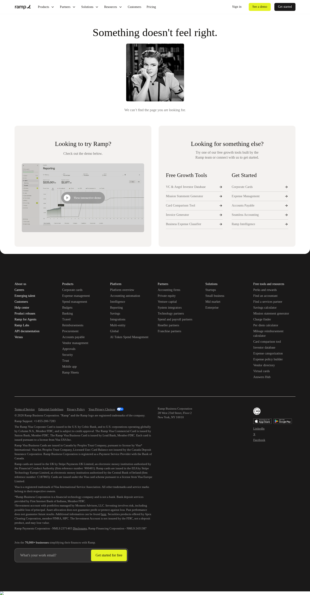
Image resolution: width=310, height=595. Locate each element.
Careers (19, 290)
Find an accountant (265, 296)
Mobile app (69, 366)
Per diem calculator (265, 325)
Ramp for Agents (25, 319)
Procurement (70, 331)
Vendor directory (264, 365)
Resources (110, 7)
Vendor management (75, 343)
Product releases (25, 313)
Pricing (151, 7)
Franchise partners (169, 331)
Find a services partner (267, 301)
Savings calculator (265, 307)
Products (43, 7)
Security (67, 355)
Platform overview (122, 290)
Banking (67, 313)
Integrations (117, 319)
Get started (285, 6)
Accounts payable (73, 337)
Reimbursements (72, 325)
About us (20, 284)
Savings (115, 313)
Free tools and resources (268, 284)
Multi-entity (117, 325)
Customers (134, 7)
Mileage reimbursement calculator (268, 333)
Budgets (67, 307)
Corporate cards (72, 290)
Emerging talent (25, 296)
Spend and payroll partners (175, 319)
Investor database (264, 347)
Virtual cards (261, 371)
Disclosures (80, 528)
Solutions (87, 7)
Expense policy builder (268, 359)
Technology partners (171, 313)
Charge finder (262, 319)
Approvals (68, 349)
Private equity (167, 296)
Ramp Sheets (70, 372)
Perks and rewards (265, 290)
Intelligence (117, 301)
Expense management (76, 296)
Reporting (116, 307)
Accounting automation (125, 296)
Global (114, 331)
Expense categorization (268, 353)
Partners (65, 7)
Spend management (74, 301)
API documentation (27, 331)
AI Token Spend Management (129, 337)
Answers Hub (262, 377)
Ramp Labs (22, 325)
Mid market (212, 301)
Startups (210, 290)
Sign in (236, 6)
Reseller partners (168, 325)
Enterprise (212, 307)
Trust (65, 360)
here (103, 514)
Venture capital (167, 301)
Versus (19, 337)
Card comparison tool (267, 341)
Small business (214, 296)
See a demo (259, 6)
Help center (22, 308)
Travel (66, 319)
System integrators (170, 307)
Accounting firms (169, 290)
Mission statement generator (271, 313)
